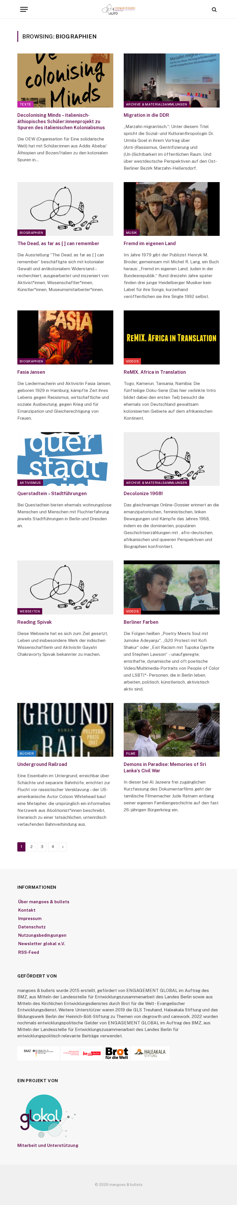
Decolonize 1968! (143, 493)
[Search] (214, 9)
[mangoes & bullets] (118, 9)
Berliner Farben (141, 622)
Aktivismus (30, 482)
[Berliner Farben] (172, 587)
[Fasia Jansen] (65, 337)
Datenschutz (32, 926)
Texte (25, 104)
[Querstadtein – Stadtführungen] (65, 459)
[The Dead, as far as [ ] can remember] (65, 209)
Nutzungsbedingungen (42, 935)
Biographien (31, 232)
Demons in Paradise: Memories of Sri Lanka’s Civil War (165, 767)
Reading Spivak (34, 622)
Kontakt (27, 910)
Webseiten (30, 611)
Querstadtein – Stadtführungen (52, 493)
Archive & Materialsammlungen (156, 104)
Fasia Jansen (31, 372)
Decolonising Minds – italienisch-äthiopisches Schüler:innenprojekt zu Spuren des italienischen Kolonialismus (61, 121)
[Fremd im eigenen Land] (172, 209)
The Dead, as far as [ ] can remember (58, 243)
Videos (132, 361)
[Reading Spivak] (65, 587)
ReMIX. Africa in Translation (155, 372)
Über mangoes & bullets (43, 901)
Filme (131, 753)
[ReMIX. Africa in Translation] (172, 337)
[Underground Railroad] (65, 730)
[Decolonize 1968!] (172, 459)
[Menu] (24, 9)
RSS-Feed (28, 952)
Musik (131, 232)
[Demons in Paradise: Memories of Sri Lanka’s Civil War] (172, 730)
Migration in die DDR (146, 115)
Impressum (30, 918)
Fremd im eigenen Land (150, 243)
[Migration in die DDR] (172, 80)
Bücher (27, 753)
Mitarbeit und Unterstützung (47, 1145)
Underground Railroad (42, 764)
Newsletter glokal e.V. (41, 943)
